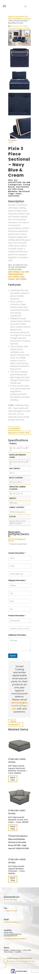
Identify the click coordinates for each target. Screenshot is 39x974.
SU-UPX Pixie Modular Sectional (19, 17)
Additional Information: (17, 635)
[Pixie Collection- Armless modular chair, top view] (19, 68)
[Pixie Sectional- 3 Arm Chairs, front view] (19, 28)
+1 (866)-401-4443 (10, 911)
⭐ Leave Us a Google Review (20, 961)
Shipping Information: (17, 580)
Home (10, 16)
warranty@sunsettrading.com (19, 705)
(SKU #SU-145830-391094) (18, 766)
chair (18, 193)
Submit (13, 655)
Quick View (12, 778)
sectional (13, 196)
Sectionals (22, 187)
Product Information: (17, 616)
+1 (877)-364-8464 (10, 900)
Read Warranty (14, 723)
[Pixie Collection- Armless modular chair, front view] (19, 92)
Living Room (19, 16)
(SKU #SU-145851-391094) (18, 816)
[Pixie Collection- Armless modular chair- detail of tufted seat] (19, 115)
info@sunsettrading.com (12, 922)
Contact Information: (17, 553)
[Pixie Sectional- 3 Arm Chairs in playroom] (19, 45)
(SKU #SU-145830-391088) (17, 866)
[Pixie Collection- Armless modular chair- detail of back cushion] (19, 138)
